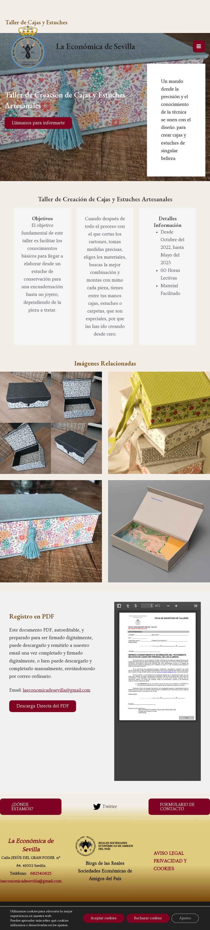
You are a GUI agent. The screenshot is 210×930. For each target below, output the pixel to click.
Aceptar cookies (104, 918)
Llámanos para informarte (38, 123)
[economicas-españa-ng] (105, 846)
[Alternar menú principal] (199, 46)
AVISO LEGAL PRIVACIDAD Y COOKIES (170, 861)
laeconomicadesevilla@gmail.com (56, 690)
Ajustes (185, 918)
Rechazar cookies (148, 918)
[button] (30, 807)
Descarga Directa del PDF (42, 706)
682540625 (40, 873)
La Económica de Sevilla (95, 46)
